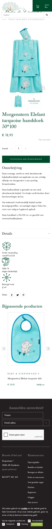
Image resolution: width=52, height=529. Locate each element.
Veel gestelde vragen (36, 482)
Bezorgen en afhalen (35, 472)
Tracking (24, 524)
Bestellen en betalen (35, 467)
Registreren (32, 492)
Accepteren (36, 524)
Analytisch (10, 524)
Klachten (31, 487)
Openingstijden (33, 462)
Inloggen (31, 497)
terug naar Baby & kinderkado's (26, 19)
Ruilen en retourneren (36, 477)
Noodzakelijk (37, 521)
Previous (4, 348)
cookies (24, 509)
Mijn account (33, 502)
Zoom (43, 88)
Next (48, 348)
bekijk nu (40, 385)
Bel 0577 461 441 (10, 477)
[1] (47, 15)
